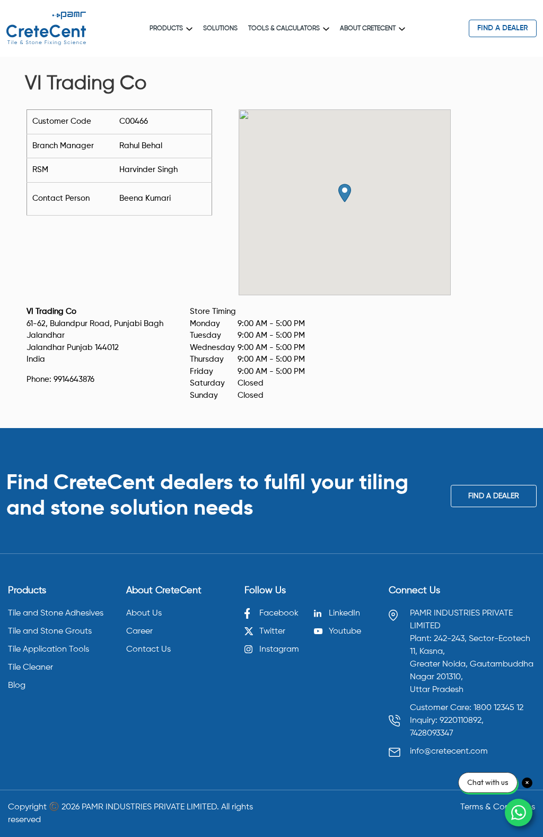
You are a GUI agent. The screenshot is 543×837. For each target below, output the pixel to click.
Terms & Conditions (497, 807)
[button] (344, 193)
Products (166, 28)
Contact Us (148, 649)
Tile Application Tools (48, 649)
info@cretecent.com (449, 751)
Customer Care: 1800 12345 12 (466, 708)
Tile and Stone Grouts (50, 631)
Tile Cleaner (30, 667)
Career (139, 631)
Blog (16, 685)
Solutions (220, 28)
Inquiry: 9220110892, (447, 720)
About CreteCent (368, 28)
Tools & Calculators (284, 28)
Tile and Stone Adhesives (55, 613)
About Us (144, 613)
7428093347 (431, 733)
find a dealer (502, 28)
